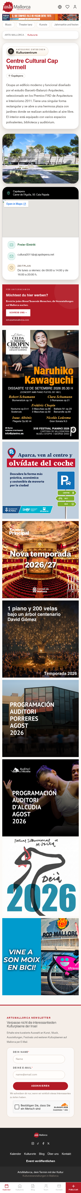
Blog (41, 1154)
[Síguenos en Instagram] (32, 1143)
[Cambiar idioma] (60, 7)
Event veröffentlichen (40, 1161)
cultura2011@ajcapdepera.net (36, 254)
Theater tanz (25, 24)
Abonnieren (40, 1086)
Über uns (53, 1154)
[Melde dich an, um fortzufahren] (75, 7)
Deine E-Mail (22, 1068)
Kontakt (66, 1154)
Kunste (43, 24)
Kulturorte (33, 35)
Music (8, 24)
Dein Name (20, 1052)
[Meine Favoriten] (67, 7)
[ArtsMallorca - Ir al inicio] (16, 7)
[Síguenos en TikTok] (38, 1143)
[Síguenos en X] (48, 1143)
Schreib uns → (18, 313)
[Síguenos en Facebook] (43, 1143)
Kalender (15, 1154)
